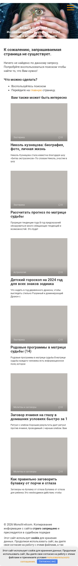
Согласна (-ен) (47, 561)
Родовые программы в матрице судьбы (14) (38, 349)
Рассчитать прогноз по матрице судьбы (38, 214)
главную (36, 90)
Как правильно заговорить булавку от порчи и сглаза (34, 481)
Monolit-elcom (33, 28)
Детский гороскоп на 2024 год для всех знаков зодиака (37, 282)
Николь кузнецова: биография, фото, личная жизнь (37, 147)
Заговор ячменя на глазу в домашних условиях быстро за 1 (39, 417)
